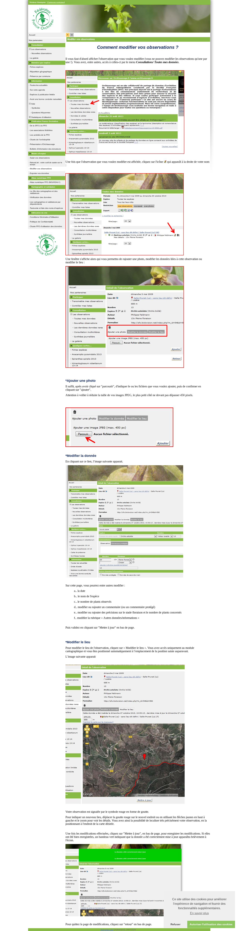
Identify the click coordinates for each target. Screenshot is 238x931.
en (72, 35)
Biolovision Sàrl (107, 930)
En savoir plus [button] (199, 913)
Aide (33, 104)
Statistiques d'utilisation (41, 117)
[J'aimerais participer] (56, 2)
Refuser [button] (175, 924)
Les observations (38, 49)
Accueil (32, 35)
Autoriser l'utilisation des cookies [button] (211, 924)
